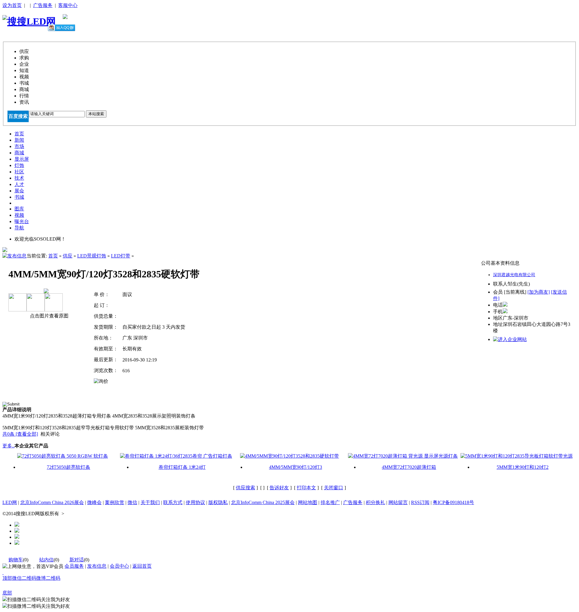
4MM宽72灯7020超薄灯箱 (409, 467)
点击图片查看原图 (48, 315)
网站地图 (307, 502)
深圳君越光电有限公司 (514, 275)
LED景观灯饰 (91, 255)
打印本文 (306, 487)
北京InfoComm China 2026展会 (52, 502)
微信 (132, 502)
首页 (53, 255)
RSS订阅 (420, 502)
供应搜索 (245, 487)
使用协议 (195, 502)
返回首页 (142, 566)
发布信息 (96, 566)
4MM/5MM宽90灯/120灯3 (295, 467)
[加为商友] (538, 292)
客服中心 (68, 5)
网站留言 (398, 502)
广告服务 (42, 5)
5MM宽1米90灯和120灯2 (523, 467)
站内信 (46, 559)
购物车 (15, 559)
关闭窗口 (333, 487)
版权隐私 (218, 502)
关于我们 (150, 502)
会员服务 (74, 566)
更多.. (8, 445)
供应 (67, 255)
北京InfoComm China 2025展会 (263, 502)
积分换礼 (375, 502)
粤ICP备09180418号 (453, 502)
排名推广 (330, 502)
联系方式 (172, 502)
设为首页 (12, 5)
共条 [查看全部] (20, 434)
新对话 (76, 559)
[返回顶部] (3, 572)
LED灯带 (120, 255)
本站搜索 (96, 114)
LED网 (9, 502)
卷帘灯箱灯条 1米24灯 (182, 467)
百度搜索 (18, 116)
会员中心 (119, 566)
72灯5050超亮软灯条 (68, 467)
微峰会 (94, 502)
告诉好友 (279, 487)
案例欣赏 (114, 502)
